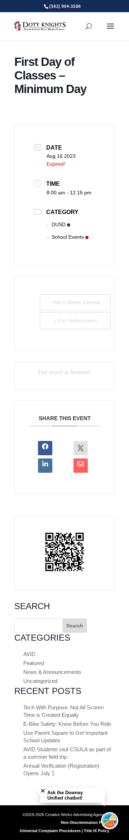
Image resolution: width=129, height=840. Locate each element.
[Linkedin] (45, 465)
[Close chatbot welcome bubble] (42, 790)
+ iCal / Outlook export (75, 320)
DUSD (59, 224)
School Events (68, 237)
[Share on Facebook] (45, 448)
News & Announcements (52, 672)
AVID (29, 654)
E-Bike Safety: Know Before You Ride (67, 724)
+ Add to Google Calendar (75, 302)
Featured (33, 663)
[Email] (80, 465)
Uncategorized (40, 681)
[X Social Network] (80, 448)
